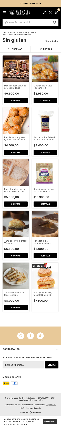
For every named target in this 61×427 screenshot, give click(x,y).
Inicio (5, 32)
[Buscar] (54, 22)
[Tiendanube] (30, 412)
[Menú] (5, 13)
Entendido (49, 422)
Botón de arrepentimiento (31, 408)
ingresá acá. (51, 405)
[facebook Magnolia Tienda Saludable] (30, 335)
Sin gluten (29, 32)
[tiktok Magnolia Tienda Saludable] (40, 335)
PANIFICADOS (16, 32)
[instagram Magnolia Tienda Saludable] (20, 335)
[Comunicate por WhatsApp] (51, 13)
